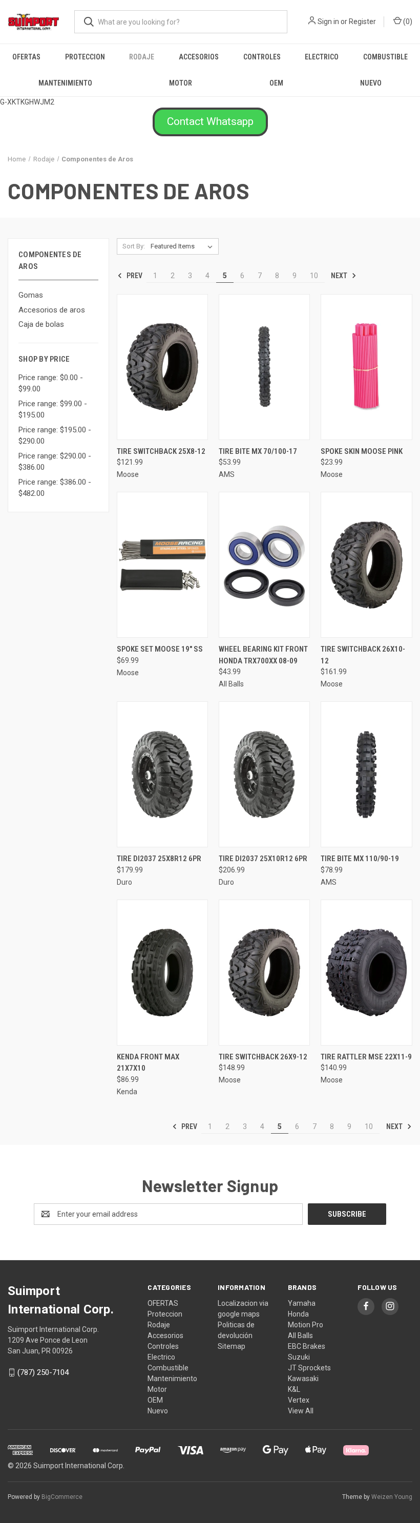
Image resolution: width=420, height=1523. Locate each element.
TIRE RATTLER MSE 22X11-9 (366, 1056)
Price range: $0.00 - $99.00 (50, 383)
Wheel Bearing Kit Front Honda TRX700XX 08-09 (263, 654)
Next (340, 276)
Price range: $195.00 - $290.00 (54, 435)
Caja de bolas (41, 324)
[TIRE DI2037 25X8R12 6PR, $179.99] (162, 774)
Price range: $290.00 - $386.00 (54, 461)
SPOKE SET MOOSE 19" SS (160, 649)
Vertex (298, 1400)
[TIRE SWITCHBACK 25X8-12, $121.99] (162, 367)
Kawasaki (303, 1378)
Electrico (322, 57)
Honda (298, 1314)
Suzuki (299, 1357)
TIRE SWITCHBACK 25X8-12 (161, 451)
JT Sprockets (309, 1368)
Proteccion (85, 57)
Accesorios (199, 57)
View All (300, 1411)
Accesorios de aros (51, 310)
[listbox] (183, 246)
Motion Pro (305, 1325)
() (407, 21)
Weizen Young (391, 1496)
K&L (294, 1389)
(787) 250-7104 (43, 1372)
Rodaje (141, 57)
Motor (180, 83)
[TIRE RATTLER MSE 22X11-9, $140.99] (366, 973)
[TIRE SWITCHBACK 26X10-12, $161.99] (366, 565)
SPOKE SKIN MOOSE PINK (362, 451)
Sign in (328, 21)
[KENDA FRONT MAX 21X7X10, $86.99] (162, 973)
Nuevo (371, 83)
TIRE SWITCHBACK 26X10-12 (363, 654)
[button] (210, 122)
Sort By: (133, 246)
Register (362, 21)
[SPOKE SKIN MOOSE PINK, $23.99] (366, 367)
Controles (262, 57)
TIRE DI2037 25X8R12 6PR (159, 858)
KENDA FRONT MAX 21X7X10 (148, 1062)
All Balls (300, 1335)
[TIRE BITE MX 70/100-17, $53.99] (264, 367)
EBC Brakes (306, 1346)
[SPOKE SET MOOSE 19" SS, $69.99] (162, 565)
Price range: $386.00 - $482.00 (54, 487)
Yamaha (302, 1303)
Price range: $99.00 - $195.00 (52, 409)
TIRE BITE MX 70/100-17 (258, 451)
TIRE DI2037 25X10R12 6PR (263, 858)
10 (314, 276)
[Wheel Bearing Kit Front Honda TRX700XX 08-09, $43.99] (264, 565)
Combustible (385, 57)
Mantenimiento (65, 83)
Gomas (30, 295)
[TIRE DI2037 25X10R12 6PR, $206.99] (264, 774)
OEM (276, 83)
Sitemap (231, 1346)
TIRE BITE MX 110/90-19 (360, 858)
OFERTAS (26, 57)
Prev (133, 276)
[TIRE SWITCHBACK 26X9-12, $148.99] (264, 973)
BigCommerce (61, 1496)
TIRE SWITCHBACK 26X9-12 (263, 1056)
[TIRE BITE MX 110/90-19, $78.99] (366, 774)
